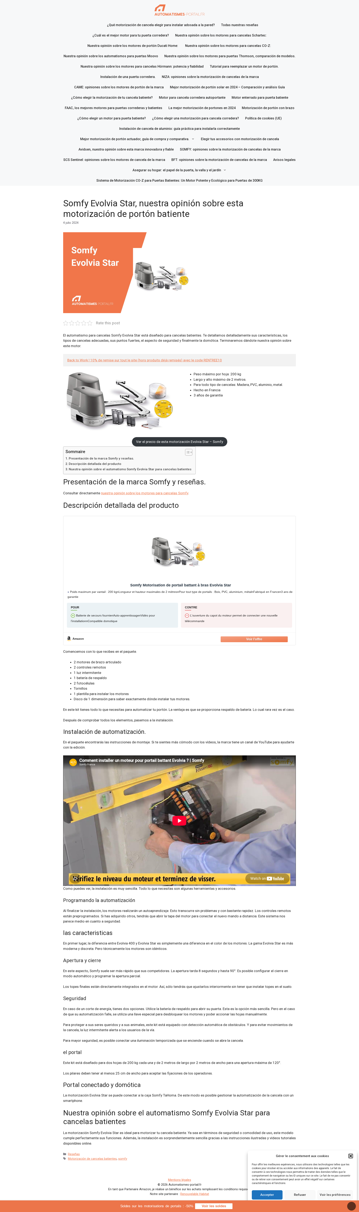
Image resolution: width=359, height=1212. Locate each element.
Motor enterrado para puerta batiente (260, 98)
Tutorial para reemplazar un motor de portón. (244, 66)
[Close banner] (351, 1206)
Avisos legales (284, 160)
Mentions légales (179, 1180)
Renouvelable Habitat (194, 1194)
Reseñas (74, 1154)
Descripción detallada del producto (95, 464)
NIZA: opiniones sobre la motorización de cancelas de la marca (210, 77)
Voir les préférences (335, 1195)
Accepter (267, 1195)
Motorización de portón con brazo (268, 108)
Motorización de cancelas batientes (92, 1159)
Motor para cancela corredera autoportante (192, 98)
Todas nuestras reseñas (239, 25)
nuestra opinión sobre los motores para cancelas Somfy (144, 493)
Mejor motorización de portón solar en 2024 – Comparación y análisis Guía (227, 87)
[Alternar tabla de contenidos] (186, 452)
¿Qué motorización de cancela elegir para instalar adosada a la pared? (161, 25)
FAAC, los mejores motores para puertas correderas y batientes (113, 108)
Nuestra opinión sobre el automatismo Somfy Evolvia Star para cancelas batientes (130, 469)
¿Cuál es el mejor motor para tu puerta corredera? (130, 35)
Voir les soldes (214, 1206)
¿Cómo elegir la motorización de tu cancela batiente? (112, 98)
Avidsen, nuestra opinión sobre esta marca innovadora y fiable (126, 149)
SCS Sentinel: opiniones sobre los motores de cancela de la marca (114, 160)
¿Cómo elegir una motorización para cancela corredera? (195, 118)
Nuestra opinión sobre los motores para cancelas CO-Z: (228, 46)
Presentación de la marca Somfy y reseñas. (101, 458)
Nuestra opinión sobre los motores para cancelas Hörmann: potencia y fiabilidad (142, 66)
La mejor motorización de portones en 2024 (202, 108)
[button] (351, 1156)
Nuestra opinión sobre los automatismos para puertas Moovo (111, 56)
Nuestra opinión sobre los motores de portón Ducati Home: (133, 46)
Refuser (300, 1195)
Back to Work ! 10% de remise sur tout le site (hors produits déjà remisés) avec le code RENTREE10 (144, 360)
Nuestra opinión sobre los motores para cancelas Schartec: (221, 35)
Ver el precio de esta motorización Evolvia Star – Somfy (179, 442)
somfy (122, 1159)
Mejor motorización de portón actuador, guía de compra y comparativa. (134, 139)
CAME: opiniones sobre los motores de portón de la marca (119, 87)
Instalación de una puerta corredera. (128, 77)
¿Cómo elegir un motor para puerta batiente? (111, 118)
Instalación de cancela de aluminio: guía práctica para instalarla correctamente (179, 129)
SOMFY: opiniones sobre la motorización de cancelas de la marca (230, 149)
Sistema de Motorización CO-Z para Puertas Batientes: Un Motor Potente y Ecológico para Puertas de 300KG (179, 180)
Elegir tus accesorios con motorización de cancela (240, 139)
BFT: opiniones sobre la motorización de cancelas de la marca (219, 160)
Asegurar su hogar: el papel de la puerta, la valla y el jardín (177, 170)
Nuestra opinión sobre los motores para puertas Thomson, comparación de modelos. (229, 56)
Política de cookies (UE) (263, 118)
